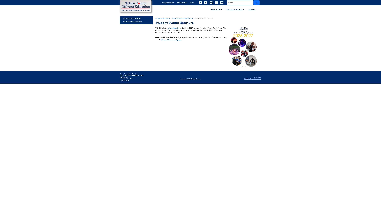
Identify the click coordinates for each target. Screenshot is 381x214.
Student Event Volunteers (132, 22)
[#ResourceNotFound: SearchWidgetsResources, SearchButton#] (256, 2)
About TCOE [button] (216, 9)
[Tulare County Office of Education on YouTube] (221, 2)
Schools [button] (252, 9)
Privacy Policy (257, 77)
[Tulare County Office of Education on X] (211, 2)
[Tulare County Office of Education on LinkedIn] (205, 2)
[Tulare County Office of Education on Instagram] (216, 2)
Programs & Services (162, 18)
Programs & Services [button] (234, 9)
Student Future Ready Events (182, 18)
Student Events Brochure (132, 18)
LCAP (192, 3)
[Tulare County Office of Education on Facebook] (200, 2)
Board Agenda (182, 3)
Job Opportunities (168, 3)
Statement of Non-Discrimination (252, 79)
